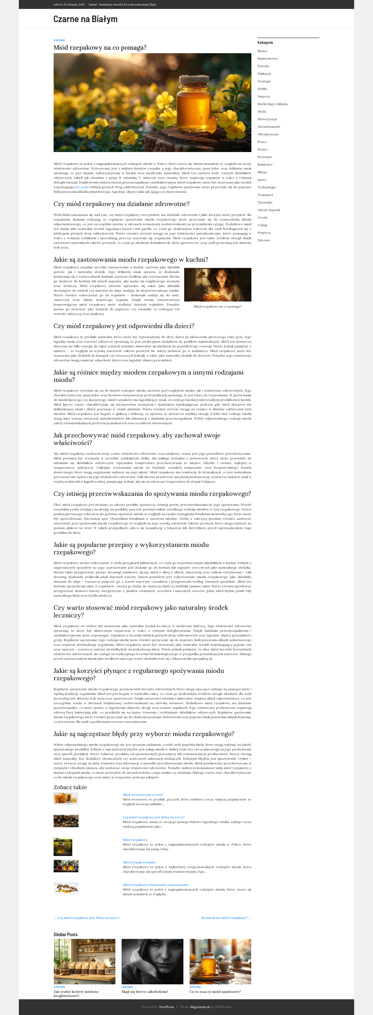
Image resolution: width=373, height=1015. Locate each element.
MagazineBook (200, 1007)
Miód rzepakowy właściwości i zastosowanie (156, 885)
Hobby (262, 89)
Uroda (262, 217)
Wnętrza (264, 233)
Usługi (262, 225)
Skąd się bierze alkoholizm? (145, 991)
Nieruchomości (269, 127)
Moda (262, 111)
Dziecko (263, 66)
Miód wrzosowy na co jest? (143, 795)
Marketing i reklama (273, 104)
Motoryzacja (267, 119)
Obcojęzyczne (268, 134)
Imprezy (264, 96)
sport (262, 180)
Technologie (267, 187)
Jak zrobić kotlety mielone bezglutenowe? (76, 993)
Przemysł (265, 157)
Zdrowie (59, 40)
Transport (265, 195)
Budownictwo (268, 58)
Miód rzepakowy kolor (139, 862)
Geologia (264, 81)
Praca (262, 142)
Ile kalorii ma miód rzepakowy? (226, 918)
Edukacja (264, 74)
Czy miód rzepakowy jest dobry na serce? (154, 817)
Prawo (262, 149)
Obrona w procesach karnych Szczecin (123, 4)
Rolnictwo (265, 164)
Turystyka (265, 202)
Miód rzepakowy (135, 840)
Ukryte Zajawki (269, 210)
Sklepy (262, 172)
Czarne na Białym (85, 18)
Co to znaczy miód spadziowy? (215, 991)
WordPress (166, 1007)
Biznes (262, 51)
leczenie (83, 187)
